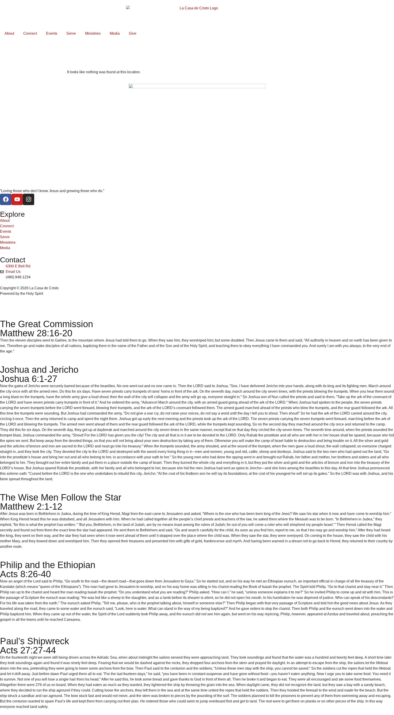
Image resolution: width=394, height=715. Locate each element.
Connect (30, 33)
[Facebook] (5, 199)
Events (51, 33)
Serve (71, 33)
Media (115, 33)
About (9, 33)
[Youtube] (17, 199)
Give (132, 33)
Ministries (93, 33)
